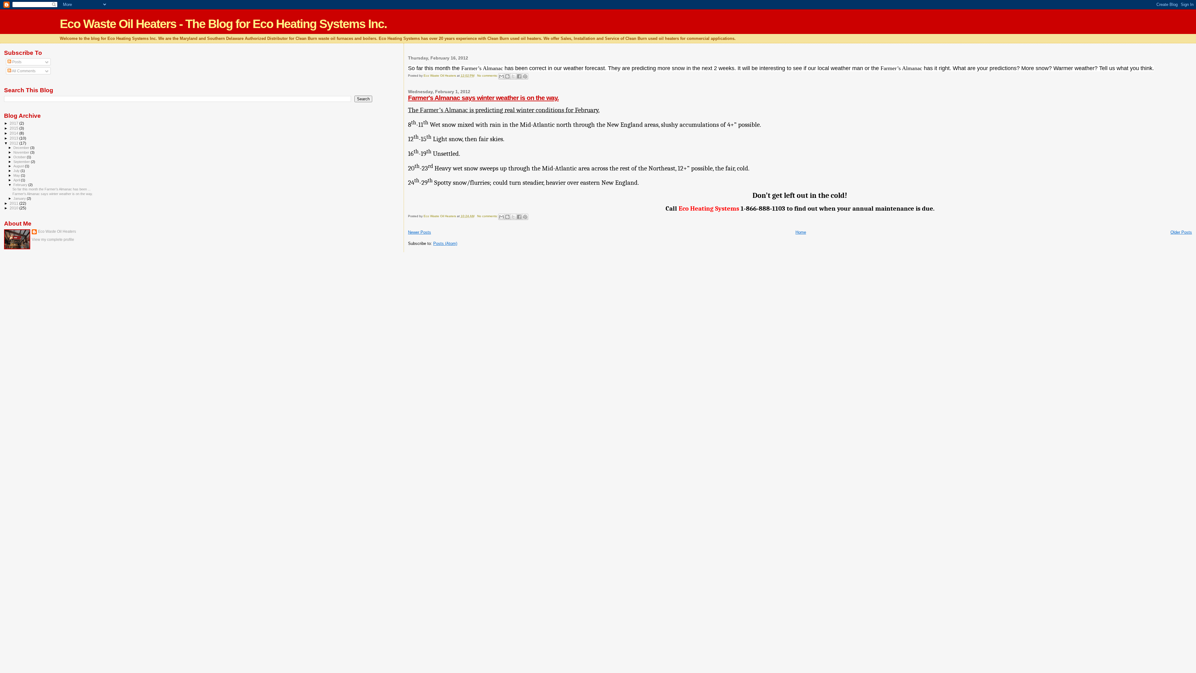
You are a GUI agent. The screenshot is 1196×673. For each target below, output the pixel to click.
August (19, 166)
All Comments (23, 71)
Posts (16, 62)
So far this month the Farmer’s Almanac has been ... (51, 189)
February (20, 185)
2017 (14, 123)
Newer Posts (419, 232)
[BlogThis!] (507, 76)
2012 (14, 143)
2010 (14, 208)
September (22, 162)
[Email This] (501, 76)
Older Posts (1181, 232)
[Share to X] (513, 76)
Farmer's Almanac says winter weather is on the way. (483, 97)
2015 (14, 128)
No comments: (488, 75)
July (17, 171)
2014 (14, 133)
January (20, 198)
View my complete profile (53, 239)
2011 (14, 203)
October (20, 157)
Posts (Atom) (445, 243)
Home (800, 232)
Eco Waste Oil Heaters (57, 231)
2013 (14, 138)
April (17, 180)
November (21, 152)
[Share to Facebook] (519, 76)
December (21, 148)
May (17, 175)
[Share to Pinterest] (525, 76)
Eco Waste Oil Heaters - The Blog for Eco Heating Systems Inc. (223, 24)
